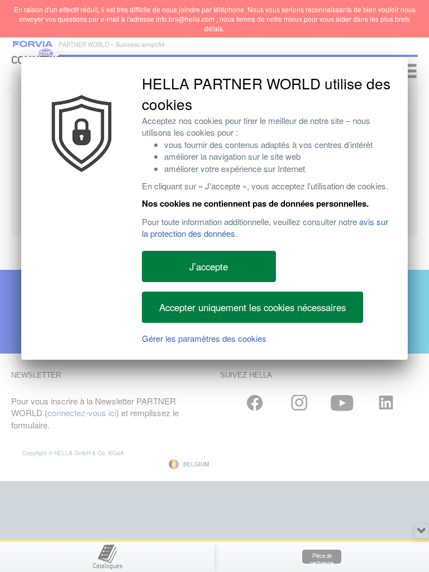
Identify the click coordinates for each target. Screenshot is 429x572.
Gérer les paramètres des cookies (204, 338)
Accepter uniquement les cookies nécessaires (252, 307)
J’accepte (208, 266)
